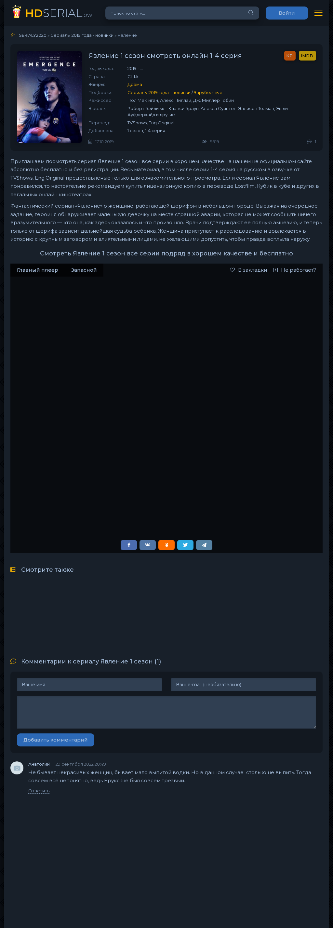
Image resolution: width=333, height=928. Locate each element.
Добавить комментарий (55, 740)
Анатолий (39, 764)
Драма (134, 84)
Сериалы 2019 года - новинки (159, 92)
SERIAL (58, 13)
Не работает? (298, 270)
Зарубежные (208, 92)
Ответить (38, 790)
